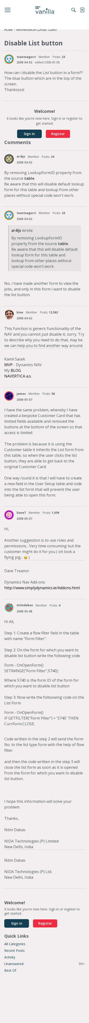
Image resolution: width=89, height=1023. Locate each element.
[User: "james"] (9, 396)
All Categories (14, 944)
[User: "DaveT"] (9, 515)
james (21, 394)
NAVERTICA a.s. (18, 376)
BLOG (16, 370)
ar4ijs (21, 156)
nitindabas (25, 605)
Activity (9, 957)
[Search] (73, 10)
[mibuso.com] (44, 10)
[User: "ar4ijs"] (9, 159)
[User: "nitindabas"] (9, 607)
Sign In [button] (29, 134)
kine (20, 312)
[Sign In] (82, 10)
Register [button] (58, 134)
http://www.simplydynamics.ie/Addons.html (42, 587)
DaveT (21, 513)
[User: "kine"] (9, 314)
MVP (8, 364)
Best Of (10, 970)
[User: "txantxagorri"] (9, 59)
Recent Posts (14, 950)
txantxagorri (26, 57)
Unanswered (44, 964)
